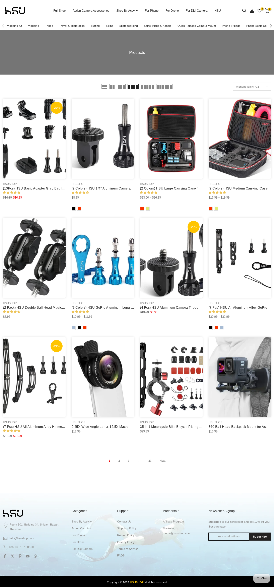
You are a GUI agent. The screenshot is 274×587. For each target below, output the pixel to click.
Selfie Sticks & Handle (158, 25)
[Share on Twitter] (12, 556)
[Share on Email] (27, 556)
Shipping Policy (126, 528)
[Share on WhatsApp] (35, 556)
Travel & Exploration (72, 25)
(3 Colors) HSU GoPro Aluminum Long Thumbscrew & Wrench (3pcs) (124, 307)
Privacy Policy (126, 542)
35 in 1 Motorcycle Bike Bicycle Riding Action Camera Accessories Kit (193, 426)
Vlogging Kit (14, 25)
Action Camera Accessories (91, 10)
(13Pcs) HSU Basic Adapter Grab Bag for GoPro (39, 188)
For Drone (172, 10)
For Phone (151, 10)
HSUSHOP (10, 183)
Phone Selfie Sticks (258, 25)
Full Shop (59, 10)
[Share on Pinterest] (20, 556)
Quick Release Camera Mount (197, 25)
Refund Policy (126, 535)
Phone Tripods (231, 25)
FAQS (121, 555)
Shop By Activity (127, 10)
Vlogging (33, 25)
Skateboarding (128, 25)
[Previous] (3, 26)
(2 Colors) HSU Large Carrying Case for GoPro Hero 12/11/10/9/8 (189, 188)
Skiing (109, 25)
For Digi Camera (196, 10)
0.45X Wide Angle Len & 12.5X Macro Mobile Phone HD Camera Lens (125, 426)
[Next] (270, 26)
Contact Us (124, 521)
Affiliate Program (173, 521)
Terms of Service (127, 548)
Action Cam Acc (81, 528)
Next (162, 460)
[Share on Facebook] (5, 556)
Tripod (49, 25)
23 (150, 460)
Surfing (95, 25)
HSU (217, 10)
